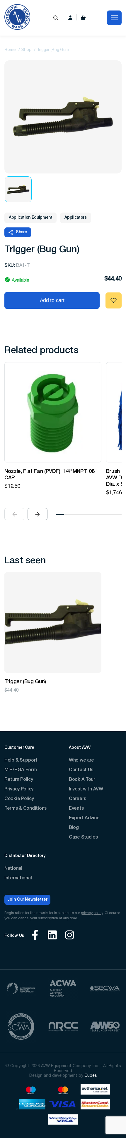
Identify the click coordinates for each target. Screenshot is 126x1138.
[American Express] (30, 1105)
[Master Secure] (95, 1105)
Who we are (81, 760)
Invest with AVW (86, 789)
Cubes (90, 1076)
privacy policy (92, 913)
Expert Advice (84, 818)
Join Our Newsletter (27, 900)
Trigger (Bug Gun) (25, 681)
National (13, 869)
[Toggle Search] (56, 17)
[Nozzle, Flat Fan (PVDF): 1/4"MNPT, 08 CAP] (52, 412)
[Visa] (63, 1105)
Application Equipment (30, 218)
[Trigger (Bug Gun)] (52, 622)
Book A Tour (82, 780)
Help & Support (21, 760)
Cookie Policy (19, 799)
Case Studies (83, 837)
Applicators (75, 218)
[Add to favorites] (113, 300)
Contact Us (81, 770)
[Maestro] (30, 1090)
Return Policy (18, 780)
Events (76, 808)
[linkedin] (52, 936)
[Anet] (95, 1090)
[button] (37, 514)
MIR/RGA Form (20, 770)
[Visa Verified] (63, 1120)
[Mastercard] (63, 1090)
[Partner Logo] (21, 989)
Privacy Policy (18, 789)
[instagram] (69, 936)
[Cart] (83, 17)
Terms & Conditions (25, 808)
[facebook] (35, 936)
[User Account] (70, 17)
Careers (77, 799)
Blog (74, 828)
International (18, 878)
